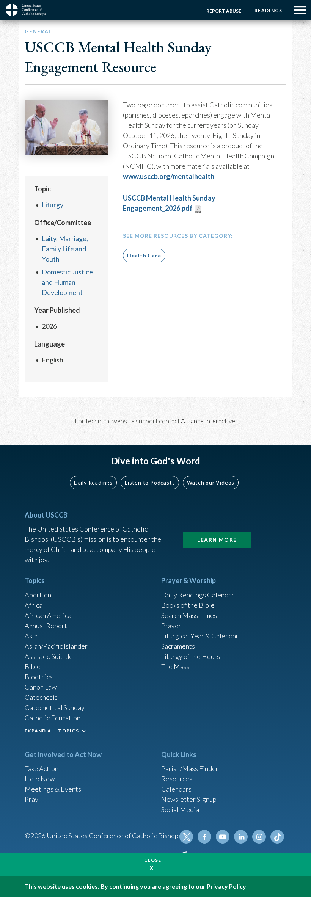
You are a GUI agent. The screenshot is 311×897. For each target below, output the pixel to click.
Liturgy (52, 205)
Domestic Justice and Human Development (67, 282)
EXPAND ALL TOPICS (52, 731)
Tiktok (277, 837)
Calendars (176, 789)
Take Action (41, 768)
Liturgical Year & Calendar (200, 636)
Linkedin (241, 837)
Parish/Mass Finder (189, 768)
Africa (33, 605)
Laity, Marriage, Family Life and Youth (65, 248)
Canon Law (41, 687)
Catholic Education (52, 718)
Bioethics (39, 677)
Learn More (217, 539)
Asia (31, 636)
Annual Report (46, 625)
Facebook (204, 837)
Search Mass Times (189, 615)
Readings (268, 10)
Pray (31, 799)
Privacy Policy (226, 886)
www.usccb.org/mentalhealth (168, 176)
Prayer (171, 625)
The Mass (175, 666)
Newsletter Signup (189, 799)
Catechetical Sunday (55, 707)
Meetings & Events (53, 789)
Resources (176, 779)
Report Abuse (223, 11)
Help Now (40, 779)
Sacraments (178, 646)
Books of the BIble (188, 605)
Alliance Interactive (208, 421)
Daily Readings (93, 482)
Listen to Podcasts (150, 482)
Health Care (144, 255)
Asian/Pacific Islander (56, 646)
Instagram (259, 837)
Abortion (38, 595)
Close (153, 860)
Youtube (222, 837)
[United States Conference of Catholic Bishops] (28, 10)
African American (50, 615)
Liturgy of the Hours (190, 656)
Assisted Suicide (49, 656)
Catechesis (41, 697)
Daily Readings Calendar (197, 595)
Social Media (180, 809)
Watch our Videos (210, 482)
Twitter (186, 837)
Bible (33, 666)
